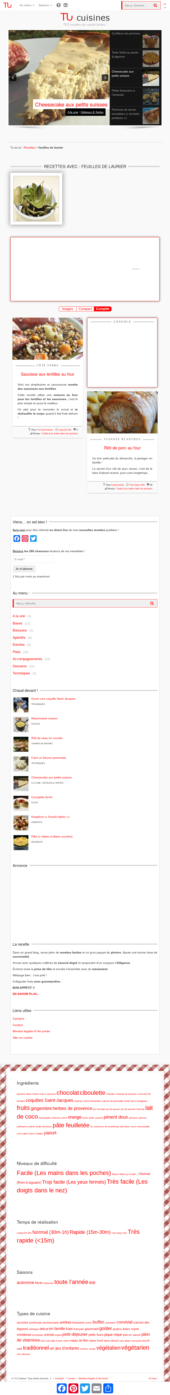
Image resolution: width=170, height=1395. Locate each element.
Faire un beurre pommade (48, 757)
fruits (23, 1107)
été (92, 1282)
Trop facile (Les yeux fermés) (74, 1182)
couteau (78, 1101)
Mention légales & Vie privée (31, 1031)
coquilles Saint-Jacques (49, 1100)
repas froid (96, 1340)
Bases (17, 623)
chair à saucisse (47, 1094)
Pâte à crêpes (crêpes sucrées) (52, 836)
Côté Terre (48, 365)
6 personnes (117, 485)
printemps (48, 1283)
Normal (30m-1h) (50, 1232)
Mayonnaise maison (44, 718)
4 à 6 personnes (45, 429)
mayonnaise (45, 1118)
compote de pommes (126, 1094)
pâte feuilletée (71, 1125)
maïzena (56, 1118)
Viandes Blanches (122, 439)
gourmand (91, 1329)
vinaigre (39, 1133)
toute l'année (71, 1281)
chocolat (68, 1092)
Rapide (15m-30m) (90, 1232)
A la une (73, 112)
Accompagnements (27, 659)
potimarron (22, 1126)
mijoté (135, 1329)
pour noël (45, 1340)
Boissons (20, 630)
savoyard (136, 1340)
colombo (110, 1094)
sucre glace (23, 1133)
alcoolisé (22, 1322)
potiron (31, 1126)
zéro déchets (23, 1354)
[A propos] (58, 5)
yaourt (50, 1132)
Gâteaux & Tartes (92, 112)
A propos (18, 1018)
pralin (38, 1126)
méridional (24, 1334)
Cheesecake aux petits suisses (51, 777)
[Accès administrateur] (51, 1378)
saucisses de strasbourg (106, 1126)
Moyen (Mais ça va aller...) (125, 1174)
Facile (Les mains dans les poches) (60, 433)
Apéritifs (19, 638)
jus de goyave (113, 1109)
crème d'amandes (92, 1101)
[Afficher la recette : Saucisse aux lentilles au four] (47, 338)
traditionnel (36, 1348)
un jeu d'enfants (64, 1348)
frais (69, 1329)
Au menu (26, 5)
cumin (127, 1101)
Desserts (20, 666)
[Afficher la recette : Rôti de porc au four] (122, 412)
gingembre (41, 1108)
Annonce (122, 321)
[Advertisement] (83, 269)
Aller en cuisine (23, 1037)
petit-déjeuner (75, 1334)
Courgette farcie (41, 797)
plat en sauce (132, 1334)
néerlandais (37, 1335)
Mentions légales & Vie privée (93, 1378)
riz (91, 1126)
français (79, 1329)
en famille (57, 1328)
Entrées (19, 645)
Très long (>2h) (137, 485)
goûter (105, 1328)
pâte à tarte (56, 1340)
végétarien (135, 1347)
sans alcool (111, 1340)
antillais (66, 1322)
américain (35, 1322)
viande (92, 1349)
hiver (39, 1283)
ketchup (140, 1109)
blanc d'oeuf (32, 1094)
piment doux (116, 1117)
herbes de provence (72, 1108)
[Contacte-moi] (65, 5)
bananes (21, 1094)
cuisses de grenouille (112, 1101)
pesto (85, 1118)
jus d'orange (99, 1109)
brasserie (78, 1322)
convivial (124, 1322)
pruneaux (47, 1126)
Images (67, 309)
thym (31, 1133)
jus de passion (128, 1109)
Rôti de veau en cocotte (46, 738)
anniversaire (51, 1322)
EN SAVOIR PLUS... (26, 994)
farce (133, 1101)
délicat (44, 1329)
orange (75, 1117)
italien (126, 1329)
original (58, 1335)
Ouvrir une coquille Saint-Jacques (53, 698)
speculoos (125, 1126)
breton (88, 1322)
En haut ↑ (153, 1378)
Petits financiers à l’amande (75, 104)
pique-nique (113, 1335)
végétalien (108, 1348)
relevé (66, 1340)
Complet (102, 309)
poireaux (133, 1118)
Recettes (29, 147)
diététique (34, 1329)
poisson (142, 1118)
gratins (117, 1329)
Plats (17, 652)
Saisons (44, 5)
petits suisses (96, 1118)
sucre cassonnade (140, 1126)
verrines (84, 1349)
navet (64, 1118)
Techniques (21, 673)
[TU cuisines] (7, 5)
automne (25, 1282)
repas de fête (79, 1340)
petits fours (96, 1334)
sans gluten (125, 1340)
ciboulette (92, 1092)
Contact (18, 1025)
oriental (49, 1334)
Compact (85, 309)
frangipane (142, 1101)
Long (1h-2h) (64, 429)
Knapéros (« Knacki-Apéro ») (50, 816)
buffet (98, 1322)
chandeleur (110, 1322)
